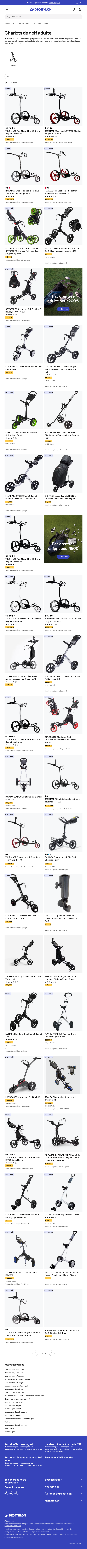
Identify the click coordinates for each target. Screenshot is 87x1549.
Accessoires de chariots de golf (17, 1379)
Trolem (7, 1422)
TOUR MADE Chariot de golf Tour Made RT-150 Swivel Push (23, 1158)
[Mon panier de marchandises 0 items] (79, 9)
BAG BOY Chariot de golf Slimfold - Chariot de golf (61, 858)
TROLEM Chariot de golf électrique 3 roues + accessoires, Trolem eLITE (22, 677)
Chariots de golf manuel (14, 1373)
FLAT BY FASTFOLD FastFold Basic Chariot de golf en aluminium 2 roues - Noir (62, 435)
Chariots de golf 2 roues (14, 1376)
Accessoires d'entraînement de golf (19, 1419)
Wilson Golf (9, 1428)
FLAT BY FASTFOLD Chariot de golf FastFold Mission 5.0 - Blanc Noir (21, 497)
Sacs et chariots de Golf (14, 1402)
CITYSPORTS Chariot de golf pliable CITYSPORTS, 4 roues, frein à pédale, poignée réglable (22, 251)
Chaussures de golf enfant (15, 1389)
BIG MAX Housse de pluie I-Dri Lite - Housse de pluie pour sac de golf (61, 497)
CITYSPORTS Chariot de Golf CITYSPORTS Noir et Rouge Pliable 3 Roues (61, 740)
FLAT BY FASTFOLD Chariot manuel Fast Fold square (23, 367)
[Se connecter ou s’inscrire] (74, 9)
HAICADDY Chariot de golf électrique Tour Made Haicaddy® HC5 (22, 192)
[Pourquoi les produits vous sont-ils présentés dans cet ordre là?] (6, 82)
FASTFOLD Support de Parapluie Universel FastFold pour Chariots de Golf (61, 918)
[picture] (24, 106)
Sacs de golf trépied (13, 1415)
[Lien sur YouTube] (11, 1493)
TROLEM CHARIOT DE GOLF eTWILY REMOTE (21, 1273)
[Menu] (7, 9)
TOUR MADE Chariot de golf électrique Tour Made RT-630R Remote (23, 1333)
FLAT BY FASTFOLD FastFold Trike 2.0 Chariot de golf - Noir (22, 917)
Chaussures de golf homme (16, 1412)
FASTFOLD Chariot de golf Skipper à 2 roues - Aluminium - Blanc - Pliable (62, 1273)
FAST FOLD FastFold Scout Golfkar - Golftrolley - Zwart (22, 433)
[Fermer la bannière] (80, 3)
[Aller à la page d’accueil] (40, 9)
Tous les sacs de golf (13, 1405)
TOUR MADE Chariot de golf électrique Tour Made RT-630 (62, 800)
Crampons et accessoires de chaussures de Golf (24, 1396)
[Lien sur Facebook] (6, 1493)
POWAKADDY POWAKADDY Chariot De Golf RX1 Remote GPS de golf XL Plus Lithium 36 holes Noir (62, 1158)
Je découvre (63, 309)
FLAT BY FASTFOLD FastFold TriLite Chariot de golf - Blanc (61, 1035)
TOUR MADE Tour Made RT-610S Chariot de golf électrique (23, 132)
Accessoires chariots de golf (16, 1386)
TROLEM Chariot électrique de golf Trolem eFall (61, 1098)
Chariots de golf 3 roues (14, 1392)
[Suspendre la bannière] (77, 3)
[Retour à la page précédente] (35, 1353)
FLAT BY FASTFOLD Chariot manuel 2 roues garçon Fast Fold (22, 1216)
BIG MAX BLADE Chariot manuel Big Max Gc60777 (23, 798)
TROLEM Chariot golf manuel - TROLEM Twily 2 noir (23, 977)
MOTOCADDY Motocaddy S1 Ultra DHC (22, 1097)
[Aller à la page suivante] (51, 1353)
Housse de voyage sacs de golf (17, 1399)
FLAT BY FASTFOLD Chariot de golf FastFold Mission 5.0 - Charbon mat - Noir (62, 369)
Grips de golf (10, 1432)
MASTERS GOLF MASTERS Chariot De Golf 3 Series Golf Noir (62, 1331)
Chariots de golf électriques (16, 1369)
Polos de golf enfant (13, 1409)
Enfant (13, 66)
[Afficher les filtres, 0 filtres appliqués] (8, 76)
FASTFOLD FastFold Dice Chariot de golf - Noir (23, 1035)
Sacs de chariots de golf (14, 1383)
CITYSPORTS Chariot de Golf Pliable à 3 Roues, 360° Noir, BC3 (23, 310)
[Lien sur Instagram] (16, 1493)
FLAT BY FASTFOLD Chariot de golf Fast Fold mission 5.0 (63, 677)
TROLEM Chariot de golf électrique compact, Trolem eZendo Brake (61, 977)
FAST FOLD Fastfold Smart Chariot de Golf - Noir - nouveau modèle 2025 (62, 249)
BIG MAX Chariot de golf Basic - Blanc (62, 1215)
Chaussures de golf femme (16, 1425)
